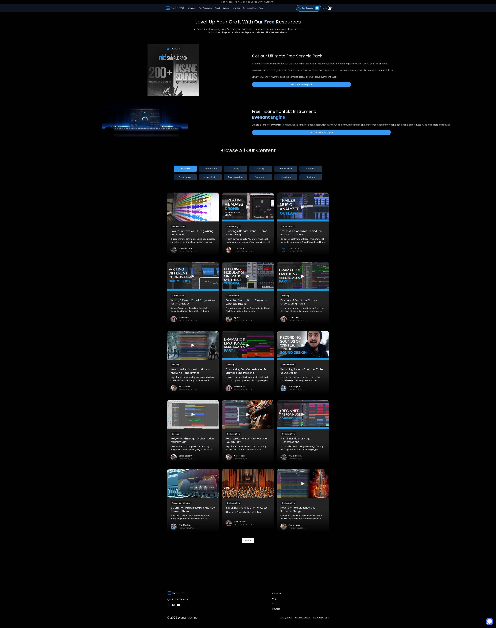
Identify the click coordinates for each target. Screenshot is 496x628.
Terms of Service (302, 617)
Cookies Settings (321, 617)
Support (226, 8)
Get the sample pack (301, 84)
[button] (205, 8)
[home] (175, 8)
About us (276, 593)
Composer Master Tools (253, 8)
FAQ (274, 603)
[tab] (185, 169)
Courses (191, 8)
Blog (274, 598)
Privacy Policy (286, 617)
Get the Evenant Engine (321, 132)
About (217, 8)
